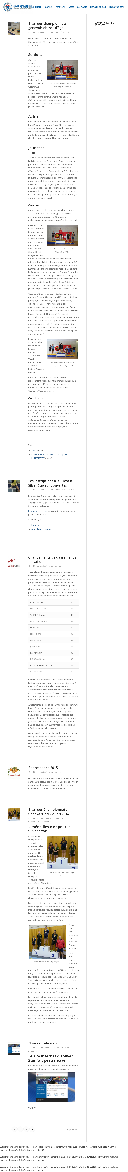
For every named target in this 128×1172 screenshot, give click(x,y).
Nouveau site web (42, 1043)
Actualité (45, 32)
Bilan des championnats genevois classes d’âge (47, 25)
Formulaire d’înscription (42, 529)
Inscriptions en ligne (37, 511)
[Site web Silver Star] (14, 1048)
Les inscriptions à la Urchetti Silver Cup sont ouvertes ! (51, 483)
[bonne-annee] (14, 773)
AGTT (33, 450)
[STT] (14, 562)
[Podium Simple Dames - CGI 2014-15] (14, 814)
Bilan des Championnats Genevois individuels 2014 (48, 811)
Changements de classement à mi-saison (52, 559)
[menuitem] (25, 7)
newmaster (70, 32)
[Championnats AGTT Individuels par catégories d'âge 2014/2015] (14, 28)
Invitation (35, 525)
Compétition (54, 32)
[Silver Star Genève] (17, 7)
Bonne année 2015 (43, 768)
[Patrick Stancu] (14, 486)
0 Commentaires (44, 818)
